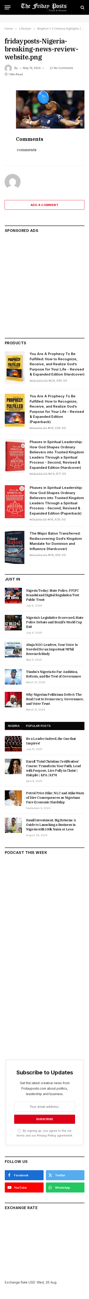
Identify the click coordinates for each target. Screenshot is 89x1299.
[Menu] (7, 7)
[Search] (82, 7)
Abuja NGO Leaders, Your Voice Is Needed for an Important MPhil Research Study (52, 649)
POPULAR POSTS (38, 726)
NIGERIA (14, 726)
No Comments (63, 68)
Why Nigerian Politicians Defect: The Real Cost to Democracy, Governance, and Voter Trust (55, 699)
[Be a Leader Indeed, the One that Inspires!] (13, 743)
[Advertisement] (44, 283)
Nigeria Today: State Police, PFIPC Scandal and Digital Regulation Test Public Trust (52, 595)
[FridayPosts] (44, 7)
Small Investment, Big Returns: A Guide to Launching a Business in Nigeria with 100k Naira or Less (51, 824)
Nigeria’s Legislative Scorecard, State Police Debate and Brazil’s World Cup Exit (55, 622)
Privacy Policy (46, 1135)
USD (32, 1282)
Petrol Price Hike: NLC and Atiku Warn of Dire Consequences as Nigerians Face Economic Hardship (55, 797)
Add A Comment (44, 205)
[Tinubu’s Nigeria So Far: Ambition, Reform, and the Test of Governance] (13, 677)
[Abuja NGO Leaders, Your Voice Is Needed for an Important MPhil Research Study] (13, 649)
